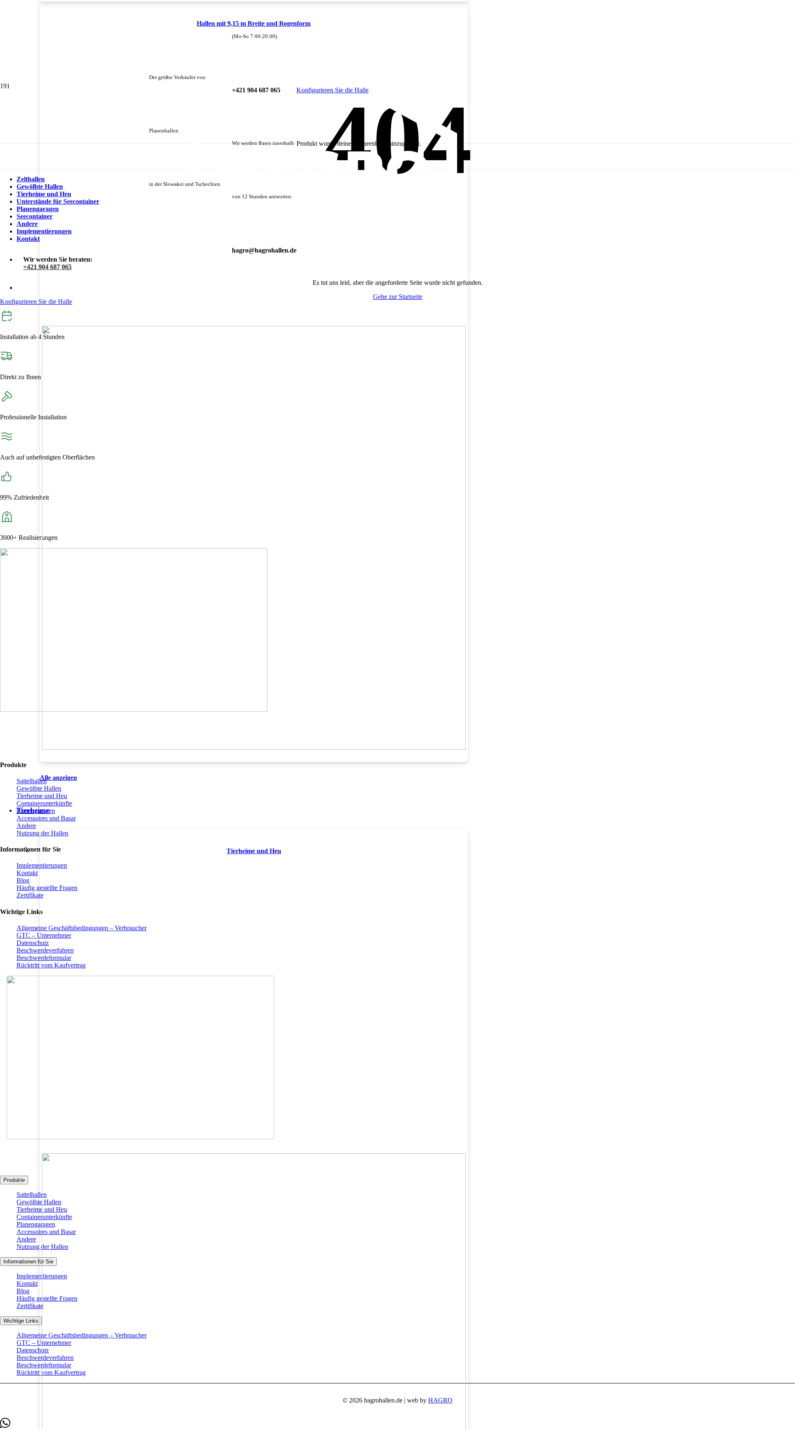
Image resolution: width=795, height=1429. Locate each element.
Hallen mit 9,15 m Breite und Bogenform (254, 23)
